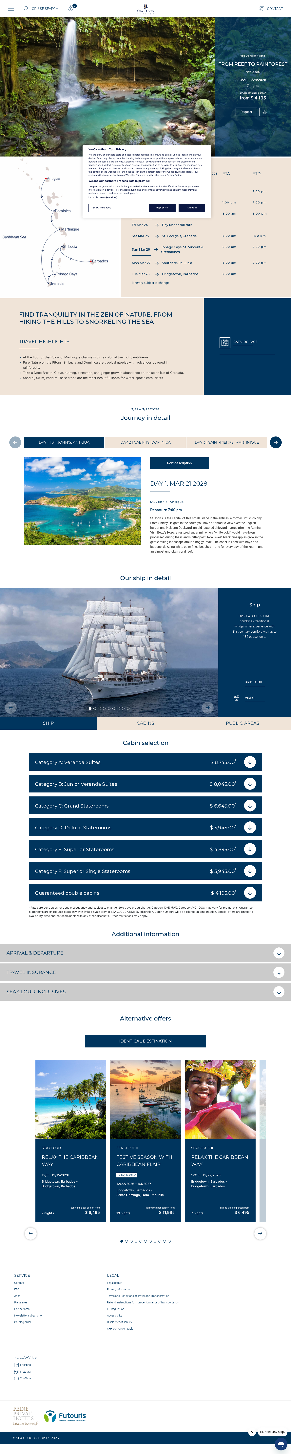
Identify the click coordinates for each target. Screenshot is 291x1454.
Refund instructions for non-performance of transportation (143, 1302)
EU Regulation (115, 1309)
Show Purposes (102, 207)
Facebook (26, 1364)
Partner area (22, 1309)
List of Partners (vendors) (102, 197)
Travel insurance (31, 972)
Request (246, 112)
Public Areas (242, 723)
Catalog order (22, 1322)
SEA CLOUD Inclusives (36, 992)
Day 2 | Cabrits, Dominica (145, 442)
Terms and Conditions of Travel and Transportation (138, 1295)
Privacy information (119, 1289)
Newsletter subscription (28, 1315)
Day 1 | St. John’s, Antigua (64, 442)
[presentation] (15, 442)
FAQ (16, 1289)
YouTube (25, 1378)
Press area (20, 1302)
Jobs (17, 1295)
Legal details (114, 1282)
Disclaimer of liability (119, 1322)
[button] (121, 1241)
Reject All (162, 207)
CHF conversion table (120, 1328)
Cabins (145, 723)
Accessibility (114, 1315)
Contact (19, 1282)
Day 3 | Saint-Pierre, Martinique (227, 442)
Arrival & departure (35, 953)
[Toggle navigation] (11, 8)
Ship (48, 723)
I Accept (192, 207)
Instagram (26, 1371)
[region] (147, 181)
